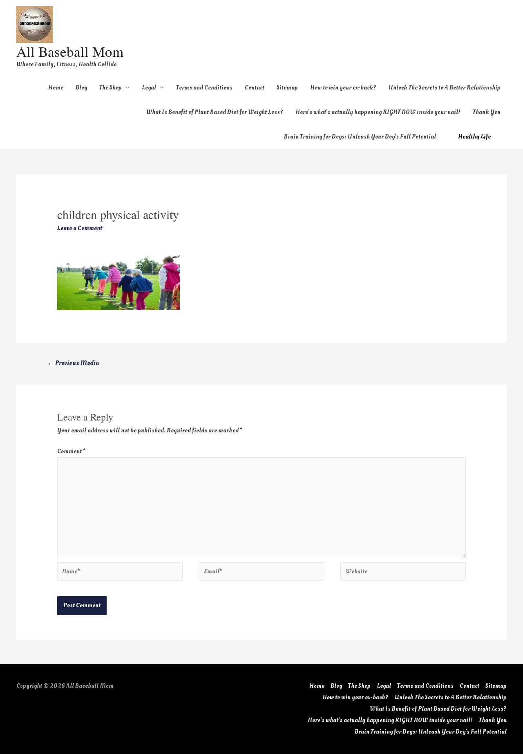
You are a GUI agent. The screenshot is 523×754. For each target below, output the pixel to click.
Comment (71, 451)
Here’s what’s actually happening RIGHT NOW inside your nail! (377, 112)
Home (55, 87)
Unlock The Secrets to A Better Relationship (445, 87)
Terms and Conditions (204, 87)
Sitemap (287, 87)
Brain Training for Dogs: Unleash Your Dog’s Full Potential (360, 136)
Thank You (487, 112)
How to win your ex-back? (343, 87)
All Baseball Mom (69, 51)
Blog (81, 87)
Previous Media (73, 362)
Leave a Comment (79, 228)
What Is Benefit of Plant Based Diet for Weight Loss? (214, 112)
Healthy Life (474, 136)
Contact (254, 87)
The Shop (110, 87)
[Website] (403, 573)
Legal (149, 87)
